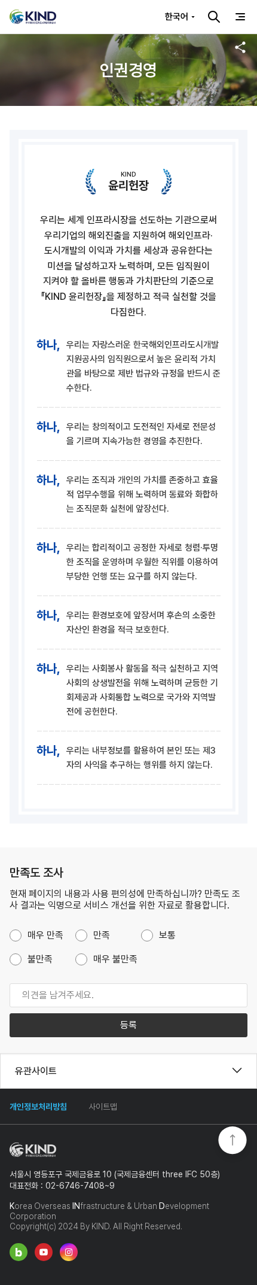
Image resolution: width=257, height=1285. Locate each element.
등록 (128, 1025)
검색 (214, 17)
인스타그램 (69, 1252)
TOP (232, 1141)
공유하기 (240, 47)
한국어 (176, 16)
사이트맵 (102, 1106)
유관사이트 (36, 1070)
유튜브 (44, 1252)
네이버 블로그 (18, 1252)
